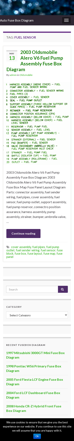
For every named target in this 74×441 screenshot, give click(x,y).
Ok (37, 436)
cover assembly (21, 247)
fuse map (49, 253)
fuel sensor (48, 250)
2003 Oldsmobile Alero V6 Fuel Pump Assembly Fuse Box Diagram (34, 60)
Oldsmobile (26, 74)
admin (13, 74)
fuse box (20, 253)
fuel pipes (38, 247)
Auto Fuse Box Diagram (17, 20)
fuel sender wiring (27, 250)
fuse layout (34, 253)
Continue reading (23, 233)
